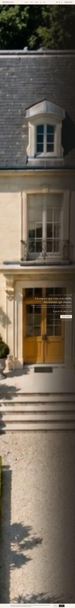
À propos (36, 2)
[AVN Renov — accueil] (8, 2)
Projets (31, 2)
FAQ (44, 2)
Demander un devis (68, 2)
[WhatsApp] (59, 2)
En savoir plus (28, 606)
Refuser (55, 605)
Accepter (61, 605)
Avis (41, 2)
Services (26, 2)
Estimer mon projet (66, 316)
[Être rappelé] (62, 2)
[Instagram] (57, 2)
